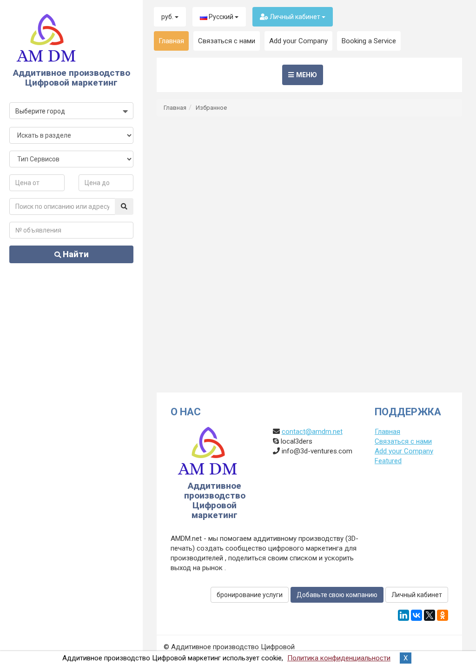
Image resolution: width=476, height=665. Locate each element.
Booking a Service (369, 41)
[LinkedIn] (403, 615)
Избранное (211, 107)
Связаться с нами (226, 41)
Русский (221, 16)
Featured (388, 461)
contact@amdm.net (312, 431)
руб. (168, 16)
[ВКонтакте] (416, 615)
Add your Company (298, 41)
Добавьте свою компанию (337, 594)
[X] (429, 615)
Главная (171, 41)
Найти (75, 254)
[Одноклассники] (442, 615)
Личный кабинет (295, 16)
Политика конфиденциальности (338, 658)
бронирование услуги (250, 594)
